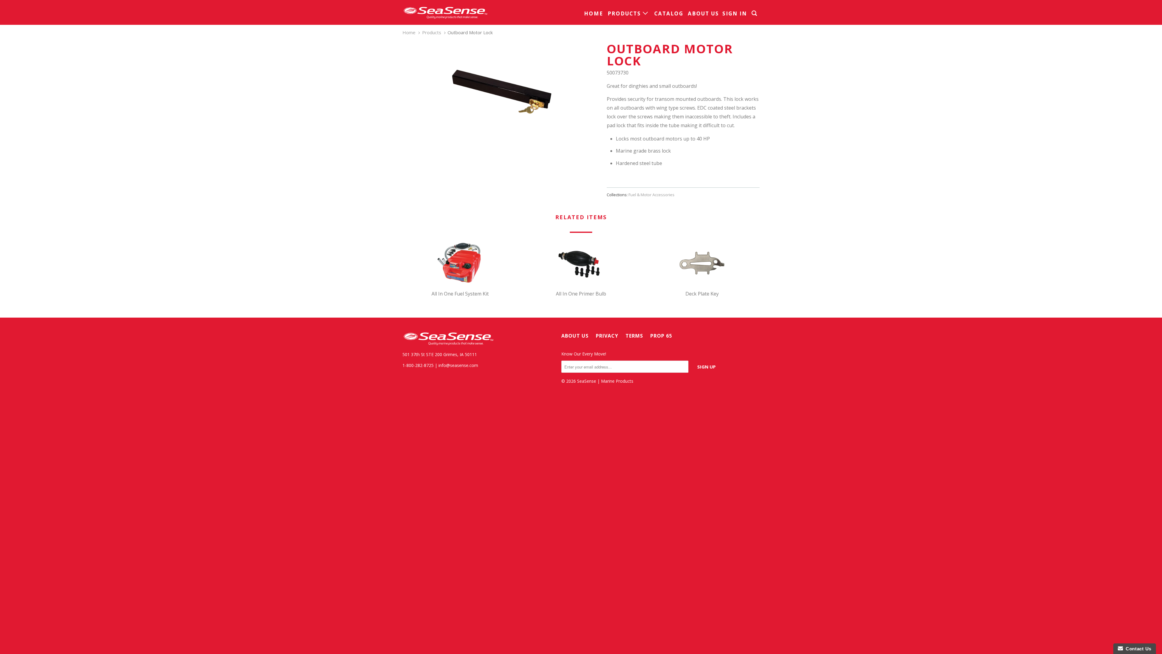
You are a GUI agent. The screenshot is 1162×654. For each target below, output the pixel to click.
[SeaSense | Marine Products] (444, 12)
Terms (634, 335)
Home (593, 13)
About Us (703, 13)
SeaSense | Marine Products (605, 381)
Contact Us (1137, 648)
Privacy (607, 335)
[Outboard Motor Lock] (501, 91)
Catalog (668, 13)
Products (625, 13)
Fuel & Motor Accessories (652, 194)
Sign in (734, 13)
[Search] (755, 13)
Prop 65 (661, 335)
